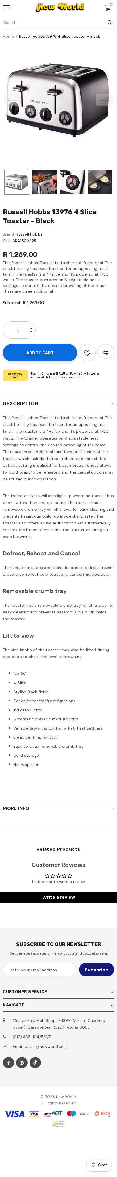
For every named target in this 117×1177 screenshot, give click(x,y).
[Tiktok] (35, 1062)
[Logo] (60, 7)
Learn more (76, 377)
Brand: (9, 234)
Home (8, 36)
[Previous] (12, 100)
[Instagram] (22, 1062)
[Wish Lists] (87, 352)
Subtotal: (12, 302)
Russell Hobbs (29, 234)
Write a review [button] (58, 897)
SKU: (7, 240)
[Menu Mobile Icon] (6, 8)
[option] (58, 99)
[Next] (104, 100)
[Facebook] (8, 1062)
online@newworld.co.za (47, 1046)
